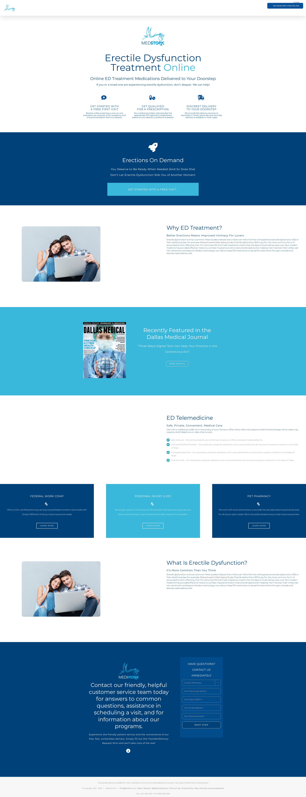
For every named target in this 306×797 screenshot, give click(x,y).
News (140, 788)
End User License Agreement (212, 788)
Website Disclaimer (160, 788)
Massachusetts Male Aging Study (216, 242)
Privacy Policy (187, 788)
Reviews (147, 788)
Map (196, 788)
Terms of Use (174, 788)
